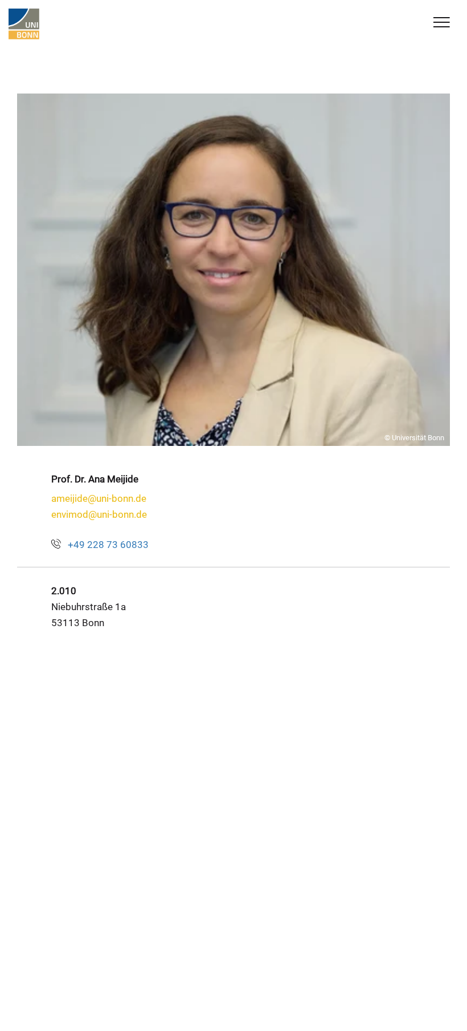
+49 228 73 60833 (108, 544)
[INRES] (24, 24)
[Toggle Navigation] (441, 23)
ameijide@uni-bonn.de (98, 498)
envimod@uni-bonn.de (99, 514)
